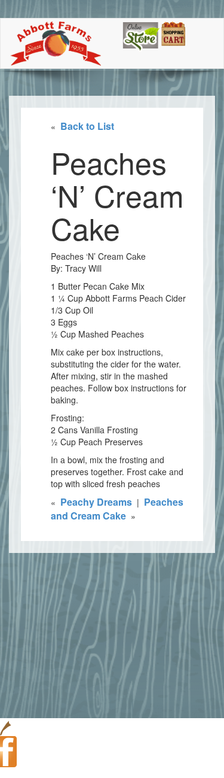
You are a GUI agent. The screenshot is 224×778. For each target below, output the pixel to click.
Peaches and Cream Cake (117, 508)
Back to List (87, 126)
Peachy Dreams (96, 502)
